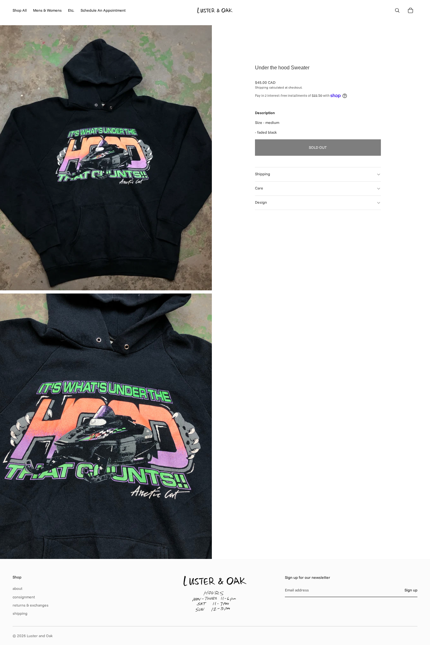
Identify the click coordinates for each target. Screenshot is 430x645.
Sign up (411, 590)
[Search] (397, 10)
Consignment (24, 597)
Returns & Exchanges (30, 605)
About (17, 588)
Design (261, 202)
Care (259, 188)
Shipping (262, 174)
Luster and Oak (40, 635)
